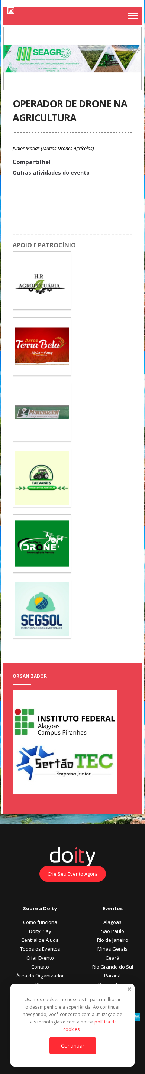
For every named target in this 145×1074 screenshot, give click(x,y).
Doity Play (40, 931)
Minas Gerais (112, 949)
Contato (40, 966)
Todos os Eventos (40, 949)
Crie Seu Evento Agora (73, 873)
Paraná (112, 975)
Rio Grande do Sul (112, 966)
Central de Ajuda (40, 940)
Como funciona (40, 922)
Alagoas (112, 922)
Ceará (112, 957)
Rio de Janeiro (112, 940)
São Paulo (112, 931)
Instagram (11, 10)
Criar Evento (40, 957)
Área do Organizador (40, 975)
